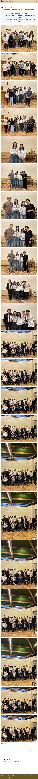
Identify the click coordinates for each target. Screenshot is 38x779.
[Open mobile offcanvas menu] (34, 1)
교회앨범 (12, 7)
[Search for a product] (36, 1)
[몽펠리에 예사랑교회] (7, 1)
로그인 (13, 761)
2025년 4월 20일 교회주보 (10, 749)
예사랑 (3, 7)
